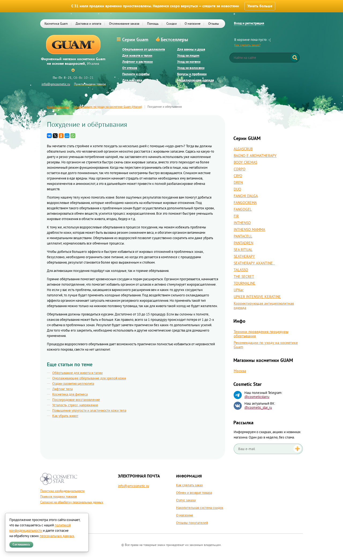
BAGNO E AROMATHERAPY (255, 156)
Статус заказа (186, 500)
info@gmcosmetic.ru (56, 84)
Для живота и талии (137, 56)
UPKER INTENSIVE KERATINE (257, 297)
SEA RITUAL (243, 250)
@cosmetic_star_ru (258, 407)
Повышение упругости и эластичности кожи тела (89, 410)
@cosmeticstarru (256, 397)
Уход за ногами (188, 62)
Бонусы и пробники (192, 74)
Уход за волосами (190, 68)
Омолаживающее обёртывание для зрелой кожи (89, 378)
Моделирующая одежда (195, 80)
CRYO (238, 176)
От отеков (129, 68)
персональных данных (57, 536)
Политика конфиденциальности (62, 491)
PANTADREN (243, 243)
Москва (240, 371)
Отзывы (213, 24)
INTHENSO (242, 223)
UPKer (239, 290)
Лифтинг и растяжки (137, 62)
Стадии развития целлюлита (73, 384)
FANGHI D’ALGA (246, 196)
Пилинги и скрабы (136, 74)
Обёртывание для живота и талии (77, 373)
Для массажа (132, 80)
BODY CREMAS (245, 162)
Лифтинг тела (62, 389)
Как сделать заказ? (247, 45)
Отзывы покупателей (192, 523)
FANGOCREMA (245, 203)
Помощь (153, 24)
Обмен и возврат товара (194, 493)
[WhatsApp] (72, 135)
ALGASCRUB (243, 149)
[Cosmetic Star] (58, 479)
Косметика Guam (56, 24)
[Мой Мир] (67, 135)
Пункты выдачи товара (90, 84)
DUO (237, 189)
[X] (55, 135)
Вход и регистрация (249, 23)
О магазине (192, 24)
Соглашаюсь (21, 544)
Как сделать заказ (189, 485)
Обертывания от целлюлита (143, 50)
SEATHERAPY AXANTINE (254, 263)
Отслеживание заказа (124, 24)
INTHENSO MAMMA (249, 230)
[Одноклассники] (61, 135)
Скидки (171, 24)
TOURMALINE (244, 283)
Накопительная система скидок (199, 508)
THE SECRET (244, 277)
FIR (236, 216)
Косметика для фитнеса (70, 394)
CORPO (239, 169)
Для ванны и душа (191, 50)
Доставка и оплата (88, 24)
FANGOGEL (243, 209)
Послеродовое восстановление (76, 400)
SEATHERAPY (244, 256)
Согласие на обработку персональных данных (71, 502)
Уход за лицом (188, 56)
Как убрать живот (65, 416)
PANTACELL (243, 236)
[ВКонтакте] (49, 135)
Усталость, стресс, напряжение (75, 405)
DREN (238, 183)
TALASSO (241, 270)
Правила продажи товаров (58, 496)
